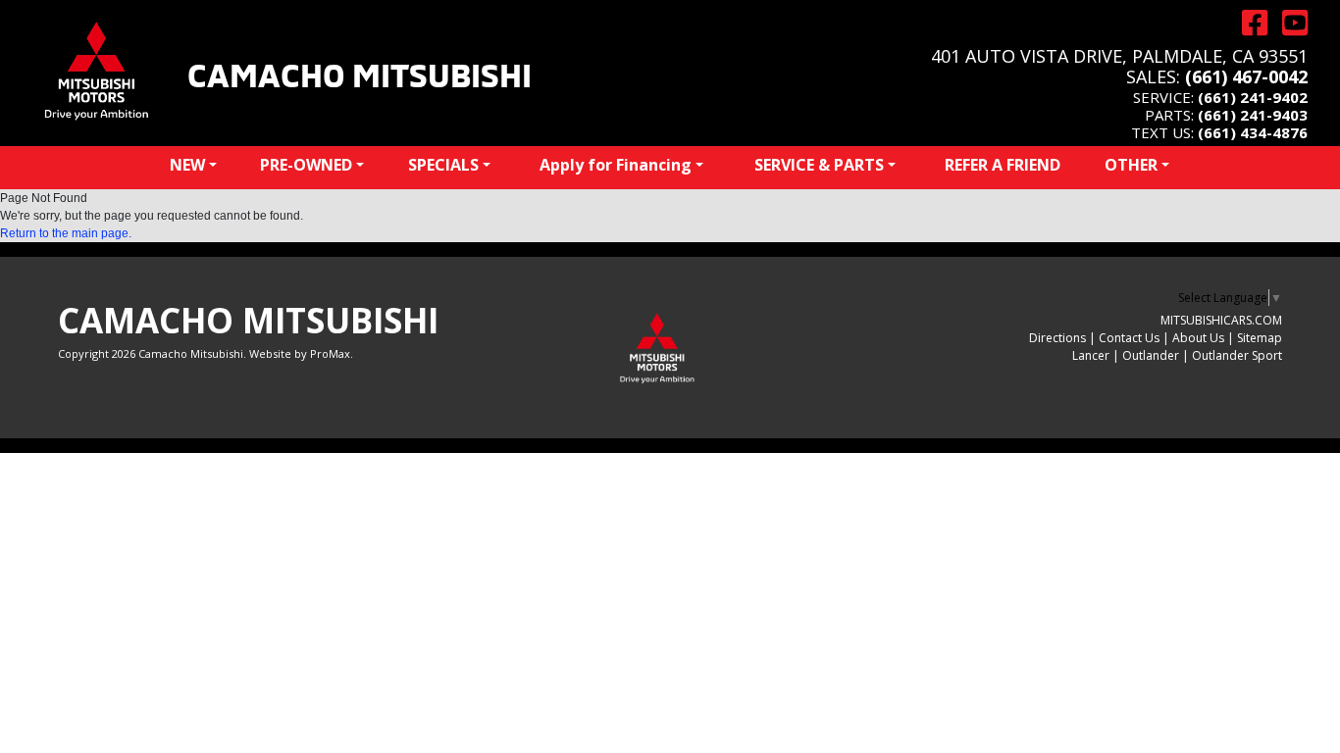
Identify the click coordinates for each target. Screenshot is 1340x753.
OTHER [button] (1131, 165)
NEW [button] (187, 165)
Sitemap (1259, 337)
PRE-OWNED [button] (306, 165)
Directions (1057, 337)
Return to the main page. (65, 233)
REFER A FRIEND (1002, 165)
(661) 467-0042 (1246, 76)
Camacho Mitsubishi (359, 72)
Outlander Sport (1237, 355)
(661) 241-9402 (1253, 97)
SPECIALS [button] (443, 165)
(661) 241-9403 (1253, 115)
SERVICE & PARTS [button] (819, 165)
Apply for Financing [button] (616, 165)
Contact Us (1129, 337)
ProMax (330, 353)
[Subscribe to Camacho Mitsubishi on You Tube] (1287, 23)
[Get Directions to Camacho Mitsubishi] (1247, 23)
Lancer (1090, 355)
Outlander (1150, 355)
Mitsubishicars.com (1221, 320)
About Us (1198, 337)
